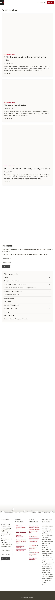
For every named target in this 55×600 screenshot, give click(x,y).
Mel (29, 536)
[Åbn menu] (44, 2)
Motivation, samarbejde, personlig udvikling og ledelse (19, 287)
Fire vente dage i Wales (15, 105)
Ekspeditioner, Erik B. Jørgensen (13, 291)
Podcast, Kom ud (9, 315)
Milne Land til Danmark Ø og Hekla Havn (20, 527)
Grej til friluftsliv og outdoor (11, 305)
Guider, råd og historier (10, 308)
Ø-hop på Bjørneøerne (21, 532)
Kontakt (50, 2)
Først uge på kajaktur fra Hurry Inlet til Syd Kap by (21, 541)
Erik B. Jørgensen (33, 525)
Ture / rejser (7, 301)
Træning (6, 312)
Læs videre (8, 73)
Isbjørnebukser (32, 559)
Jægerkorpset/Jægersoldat (11, 294)
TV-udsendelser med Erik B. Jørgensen (15, 284)
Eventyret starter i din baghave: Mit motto (16, 319)
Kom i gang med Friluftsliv (11, 281)
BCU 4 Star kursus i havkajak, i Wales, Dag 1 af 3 (27, 168)
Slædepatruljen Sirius (10, 298)
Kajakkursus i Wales (9, 54)
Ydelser (6, 277)
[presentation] (27, 32)
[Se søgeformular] (37, 2)
